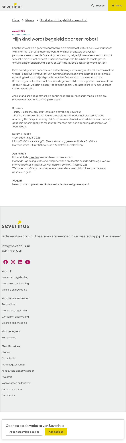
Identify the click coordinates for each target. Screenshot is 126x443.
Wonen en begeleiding (15, 277)
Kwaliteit (7, 376)
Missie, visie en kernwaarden (18, 370)
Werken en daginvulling (15, 283)
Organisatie (9, 358)
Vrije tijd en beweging (14, 289)
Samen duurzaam (12, 389)
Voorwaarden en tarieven (16, 382)
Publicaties (8, 395)
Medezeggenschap (13, 364)
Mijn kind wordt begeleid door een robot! (63, 20)
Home (16, 20)
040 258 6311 (12, 251)
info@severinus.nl (16, 246)
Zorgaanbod (9, 304)
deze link (34, 157)
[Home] (12, 5)
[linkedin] (20, 262)
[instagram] (13, 262)
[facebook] (5, 262)
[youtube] (27, 262)
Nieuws (29, 20)
